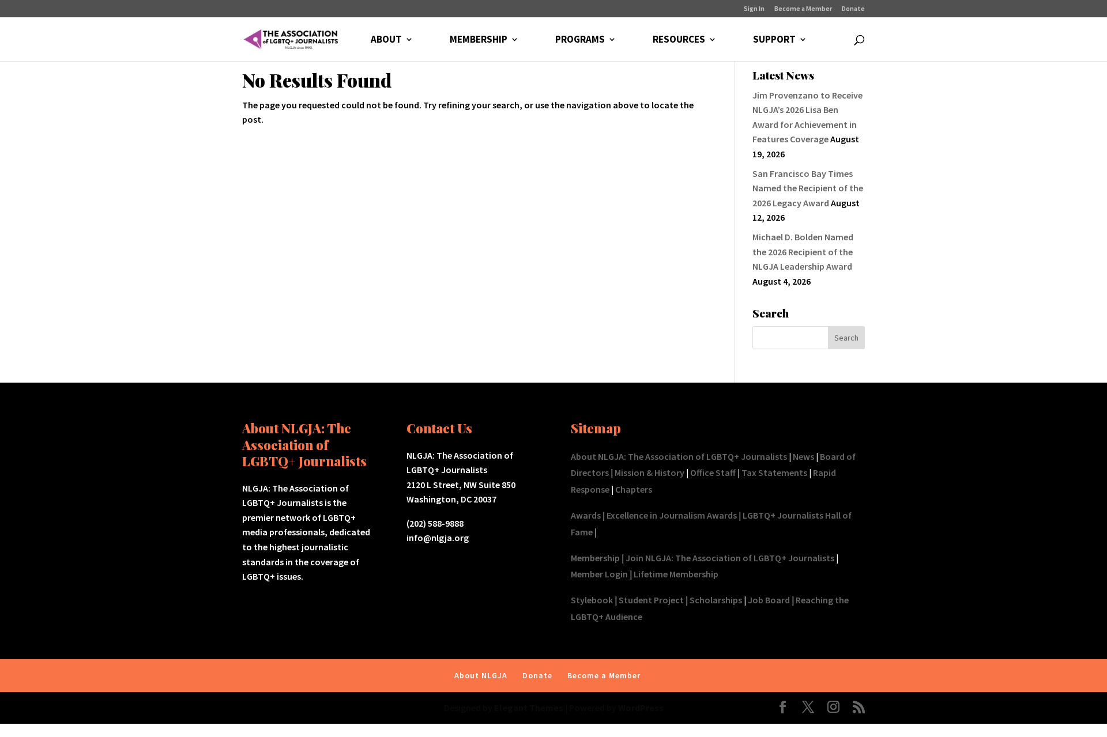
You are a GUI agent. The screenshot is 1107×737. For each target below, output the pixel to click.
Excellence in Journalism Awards (672, 515)
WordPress (641, 707)
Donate (853, 9)
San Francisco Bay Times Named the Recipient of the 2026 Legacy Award (807, 188)
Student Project (651, 600)
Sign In (754, 9)
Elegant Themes (528, 707)
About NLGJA (480, 675)
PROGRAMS (580, 40)
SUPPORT (774, 40)
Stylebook (592, 600)
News (803, 456)
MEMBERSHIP (478, 40)
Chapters (633, 489)
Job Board (769, 600)
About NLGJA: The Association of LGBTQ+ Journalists (679, 456)
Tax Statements (774, 472)
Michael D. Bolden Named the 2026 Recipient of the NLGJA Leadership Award (802, 251)
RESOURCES (679, 40)
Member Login (599, 574)
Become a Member (803, 9)
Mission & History (649, 472)
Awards (586, 515)
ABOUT (386, 40)
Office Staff (713, 472)
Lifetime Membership (676, 574)
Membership (595, 558)
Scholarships (716, 600)
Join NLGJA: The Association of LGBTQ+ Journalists (730, 558)
